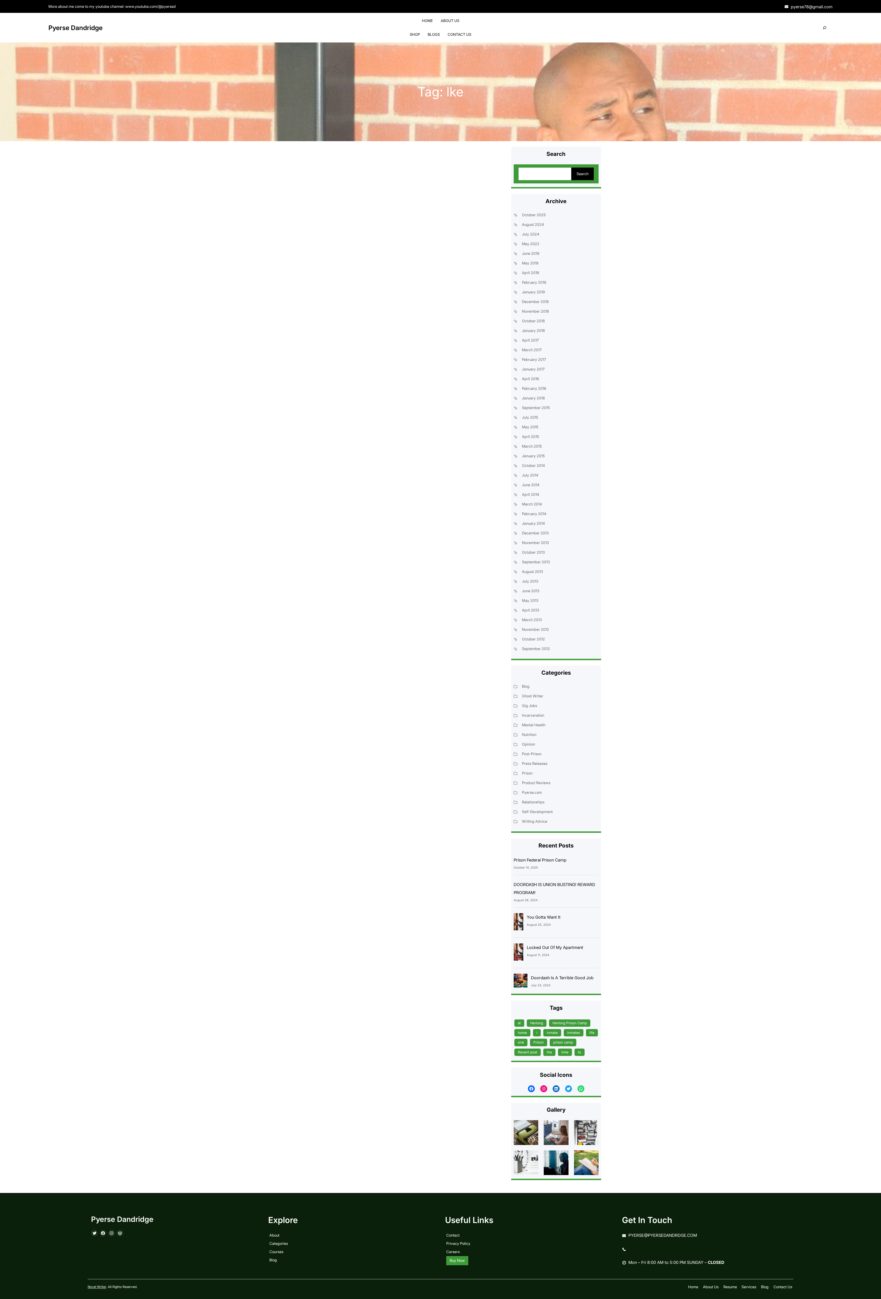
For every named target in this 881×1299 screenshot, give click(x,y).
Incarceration (533, 715)
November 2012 (535, 629)
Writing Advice (534, 821)
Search (582, 173)
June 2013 (530, 591)
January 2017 (533, 369)
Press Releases (534, 763)
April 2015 (530, 436)
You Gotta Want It (543, 917)
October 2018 (533, 321)
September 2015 (536, 407)
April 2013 (530, 610)
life (591, 1032)
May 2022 (530, 243)
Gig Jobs (529, 705)
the (549, 1052)
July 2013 (530, 581)
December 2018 (535, 301)
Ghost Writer (532, 696)
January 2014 (533, 523)
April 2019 (530, 272)
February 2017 (534, 359)
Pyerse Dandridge (75, 28)
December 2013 (535, 533)
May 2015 (530, 427)
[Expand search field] (824, 28)
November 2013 (535, 542)
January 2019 (533, 292)
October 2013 (533, 552)
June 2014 (530, 485)
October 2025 (534, 215)
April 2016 (530, 378)
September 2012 (536, 648)
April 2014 (530, 494)
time (565, 1052)
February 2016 (534, 388)
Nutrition (529, 734)
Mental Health (533, 725)
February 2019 (534, 282)
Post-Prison (531, 754)
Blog (526, 686)
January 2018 (533, 330)
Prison (527, 773)
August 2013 (532, 571)
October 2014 (533, 465)
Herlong (536, 1023)
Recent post (527, 1052)
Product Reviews (536, 782)
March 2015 (532, 446)
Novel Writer (97, 1287)
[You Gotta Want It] (518, 923)
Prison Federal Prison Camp (540, 860)
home (522, 1032)
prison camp (563, 1042)
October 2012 (533, 639)
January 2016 (533, 398)
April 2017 (530, 340)
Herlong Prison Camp (569, 1023)
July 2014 (530, 475)
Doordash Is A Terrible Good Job (562, 977)
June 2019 (530, 253)
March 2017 (532, 350)
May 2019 (530, 263)
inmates (573, 1032)
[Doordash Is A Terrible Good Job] (520, 982)
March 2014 (532, 504)
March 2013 (532, 619)
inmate (552, 1032)
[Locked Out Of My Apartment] (518, 953)
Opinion (528, 744)
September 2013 (536, 562)
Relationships (533, 802)
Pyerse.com (532, 792)
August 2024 (533, 224)
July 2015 (530, 417)
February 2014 (534, 513)
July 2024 (530, 234)
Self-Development (537, 811)
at (519, 1023)
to (579, 1052)
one (521, 1042)
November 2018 (535, 311)
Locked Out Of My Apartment (555, 947)
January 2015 (533, 456)
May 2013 (530, 600)
